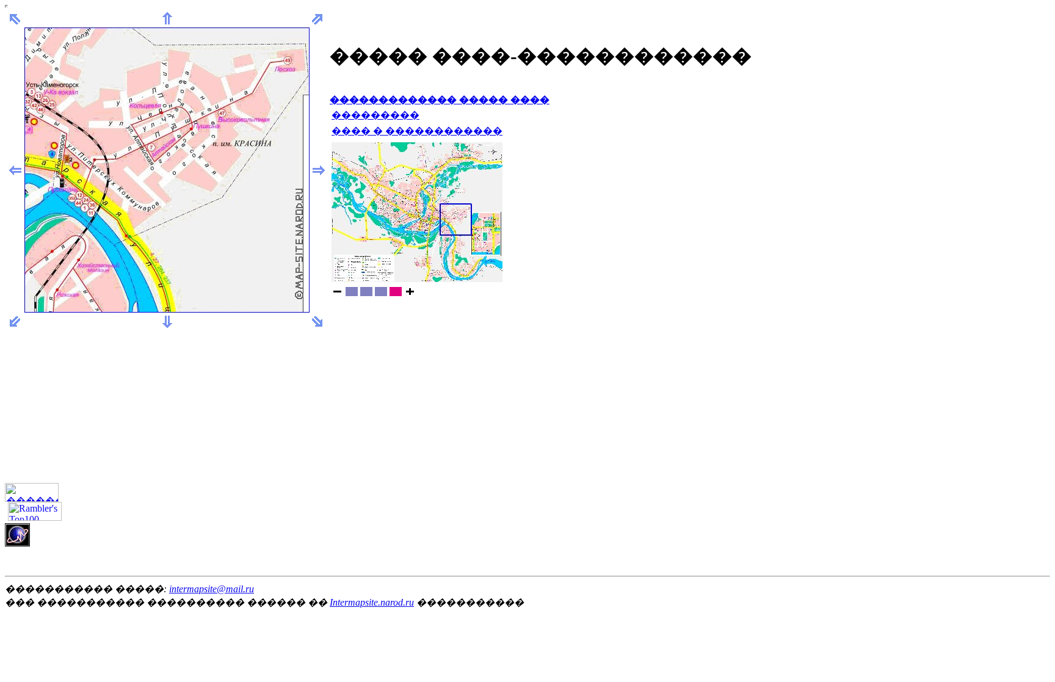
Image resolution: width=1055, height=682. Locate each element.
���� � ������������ (417, 131)
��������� (375, 115)
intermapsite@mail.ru (211, 589)
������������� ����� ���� (439, 100)
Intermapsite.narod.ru (372, 602)
